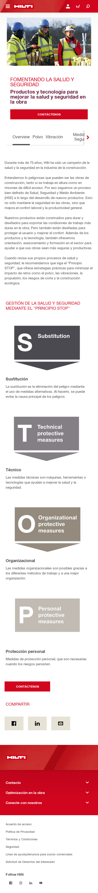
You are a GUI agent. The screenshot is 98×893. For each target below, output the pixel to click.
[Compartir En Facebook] (14, 723)
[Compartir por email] (60, 723)
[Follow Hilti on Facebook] (11, 883)
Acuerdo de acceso (18, 824)
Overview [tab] (21, 136)
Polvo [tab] (38, 136)
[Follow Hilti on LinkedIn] (31, 883)
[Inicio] (23, 6)
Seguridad (12, 846)
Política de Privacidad (20, 831)
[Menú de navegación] (8, 6)
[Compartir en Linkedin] (37, 723)
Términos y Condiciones (22, 839)
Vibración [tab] (54, 136)
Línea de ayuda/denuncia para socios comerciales (39, 854)
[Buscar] (88, 6)
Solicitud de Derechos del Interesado (30, 861)
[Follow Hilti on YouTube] (41, 883)
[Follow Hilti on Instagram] (21, 883)
